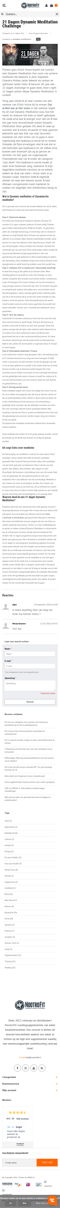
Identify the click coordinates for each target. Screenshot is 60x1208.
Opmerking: (10, 678)
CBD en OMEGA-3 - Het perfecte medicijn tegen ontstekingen (25, 790)
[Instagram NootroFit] (25, 1068)
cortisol (9, 839)
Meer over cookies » (45, 1203)
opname (10, 924)
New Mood (11, 900)
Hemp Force (11, 870)
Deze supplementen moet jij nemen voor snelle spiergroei (30, 782)
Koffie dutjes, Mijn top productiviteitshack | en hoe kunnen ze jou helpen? (29, 759)
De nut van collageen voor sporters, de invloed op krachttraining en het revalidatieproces (26, 723)
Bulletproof (11, 833)
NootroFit (11, 912)
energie (9, 845)
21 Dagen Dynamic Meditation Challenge (30, 24)
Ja (10, 1203)
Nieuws (9, 906)
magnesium (11, 882)
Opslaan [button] (30, 701)
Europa (9, 851)
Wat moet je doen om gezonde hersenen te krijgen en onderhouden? (28, 798)
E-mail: (8, 661)
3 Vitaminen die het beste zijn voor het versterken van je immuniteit (28, 750)
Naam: (8, 648)
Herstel (9, 876)
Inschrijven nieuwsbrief (15, 1153)
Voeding (10, 967)
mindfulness (26, 39)
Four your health (13, 863)
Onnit (9, 918)
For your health (13, 857)
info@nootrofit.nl (33, 1057)
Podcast (9, 931)
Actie (8, 821)
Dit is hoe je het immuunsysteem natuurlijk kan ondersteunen (25, 732)
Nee (24, 1203)
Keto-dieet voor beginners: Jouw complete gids (25, 776)
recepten (10, 937)
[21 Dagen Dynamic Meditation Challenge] (30, 55)
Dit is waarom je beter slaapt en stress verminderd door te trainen (29, 741)
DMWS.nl (31, 1177)
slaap (8, 949)
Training (10, 961)
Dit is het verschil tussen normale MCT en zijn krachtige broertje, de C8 (28, 768)
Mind (9, 894)
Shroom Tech (12, 943)
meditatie (16, 39)
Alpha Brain (11, 827)
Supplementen (13, 955)
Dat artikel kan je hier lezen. (27, 106)
